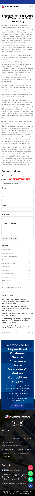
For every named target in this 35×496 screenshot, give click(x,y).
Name (4, 188)
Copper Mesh (5, 249)
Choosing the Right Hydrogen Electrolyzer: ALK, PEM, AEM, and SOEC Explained (16, 327)
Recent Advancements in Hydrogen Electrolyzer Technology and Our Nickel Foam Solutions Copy (15, 301)
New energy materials (8, 263)
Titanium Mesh (6, 284)
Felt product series (7, 253)
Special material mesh (7, 273)
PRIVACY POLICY (25, 494)
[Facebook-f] (14, 423)
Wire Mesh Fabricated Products (11, 287)
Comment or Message (9, 223)
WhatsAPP (5, 214)
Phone (3, 205)
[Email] (30, 467)
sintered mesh (5, 270)
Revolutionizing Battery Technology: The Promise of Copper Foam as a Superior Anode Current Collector (15, 320)
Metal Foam (4, 260)
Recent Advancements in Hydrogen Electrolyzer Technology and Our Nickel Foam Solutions (15, 308)
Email (3, 197)
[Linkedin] (20, 423)
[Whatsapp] (30, 473)
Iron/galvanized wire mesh (9, 256)
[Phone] (30, 479)
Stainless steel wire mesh (9, 277)
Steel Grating (5, 280)
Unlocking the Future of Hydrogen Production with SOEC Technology (17, 314)
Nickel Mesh (5, 266)
